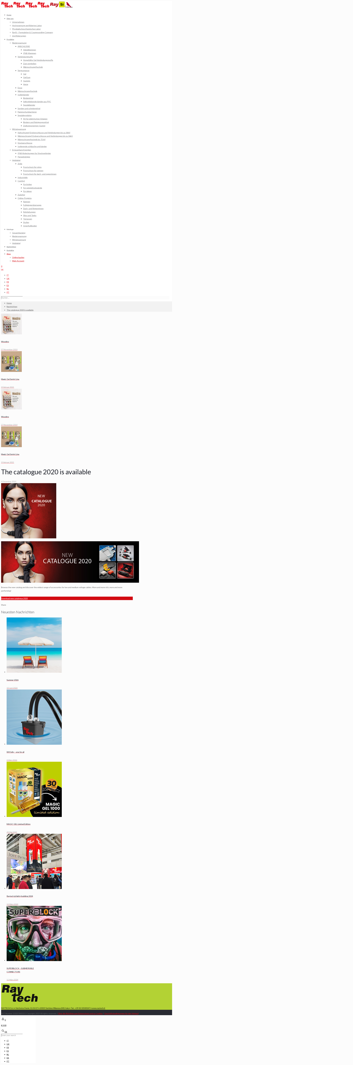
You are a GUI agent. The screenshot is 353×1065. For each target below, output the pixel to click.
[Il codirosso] (69, 7)
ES (8, 285)
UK (8, 278)
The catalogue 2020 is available (20, 310)
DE (2, 269)
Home (9, 303)
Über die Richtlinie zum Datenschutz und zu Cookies (80, 1013)
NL (8, 289)
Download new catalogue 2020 (14, 598)
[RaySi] (57, 7)
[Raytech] (25, 7)
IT (8, 275)
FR (8, 282)
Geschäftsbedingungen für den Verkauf (121, 1013)
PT (8, 292)
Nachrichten (12, 306)
